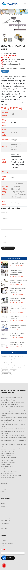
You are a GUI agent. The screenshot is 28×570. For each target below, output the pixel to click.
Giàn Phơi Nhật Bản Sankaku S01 (18, 342)
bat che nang (5, 356)
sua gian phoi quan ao (7, 365)
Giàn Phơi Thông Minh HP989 (17, 280)
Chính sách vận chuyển (6, 518)
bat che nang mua (6, 373)
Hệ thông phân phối (5, 489)
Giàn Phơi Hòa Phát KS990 (16, 333)
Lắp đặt (2, 491)
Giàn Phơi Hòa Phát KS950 (16, 298)
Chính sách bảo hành (5, 523)
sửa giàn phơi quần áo (17, 89)
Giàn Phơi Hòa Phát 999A (16, 316)
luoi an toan (13, 370)
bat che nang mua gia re (7, 359)
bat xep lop (5, 370)
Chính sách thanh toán (6, 528)
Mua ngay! (5, 71)
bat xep (22, 367)
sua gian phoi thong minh (8, 362)
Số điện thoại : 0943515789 (7, 543)
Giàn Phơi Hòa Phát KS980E (17, 325)
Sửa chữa (3, 503)
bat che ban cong (19, 365)
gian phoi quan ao (6, 367)
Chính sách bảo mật (5, 526)
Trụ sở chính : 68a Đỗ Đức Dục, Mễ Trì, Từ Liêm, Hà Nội (13, 546)
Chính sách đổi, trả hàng (6, 520)
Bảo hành (3, 506)
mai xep (15, 367)
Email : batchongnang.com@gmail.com (9, 540)
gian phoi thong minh (16, 356)
